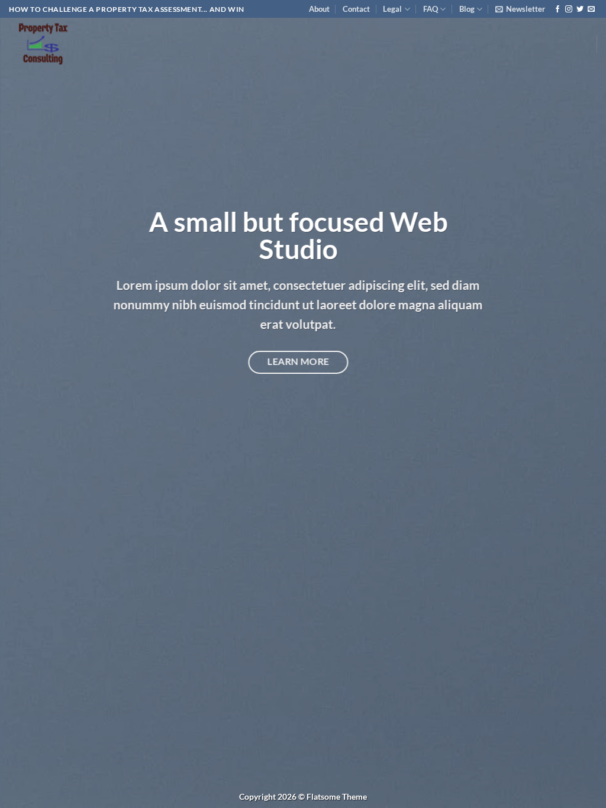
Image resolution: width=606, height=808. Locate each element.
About (319, 9)
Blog (467, 9)
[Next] (578, 403)
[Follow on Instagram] (568, 9)
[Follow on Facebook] (557, 9)
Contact (356, 9)
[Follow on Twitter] (580, 9)
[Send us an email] (591, 9)
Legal (392, 9)
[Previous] (27, 403)
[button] (520, 9)
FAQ (430, 9)
